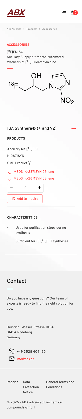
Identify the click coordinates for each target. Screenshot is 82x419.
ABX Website (14, 29)
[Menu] (64, 13)
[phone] (11, 352)
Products (31, 29)
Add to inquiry (27, 199)
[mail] (11, 359)
